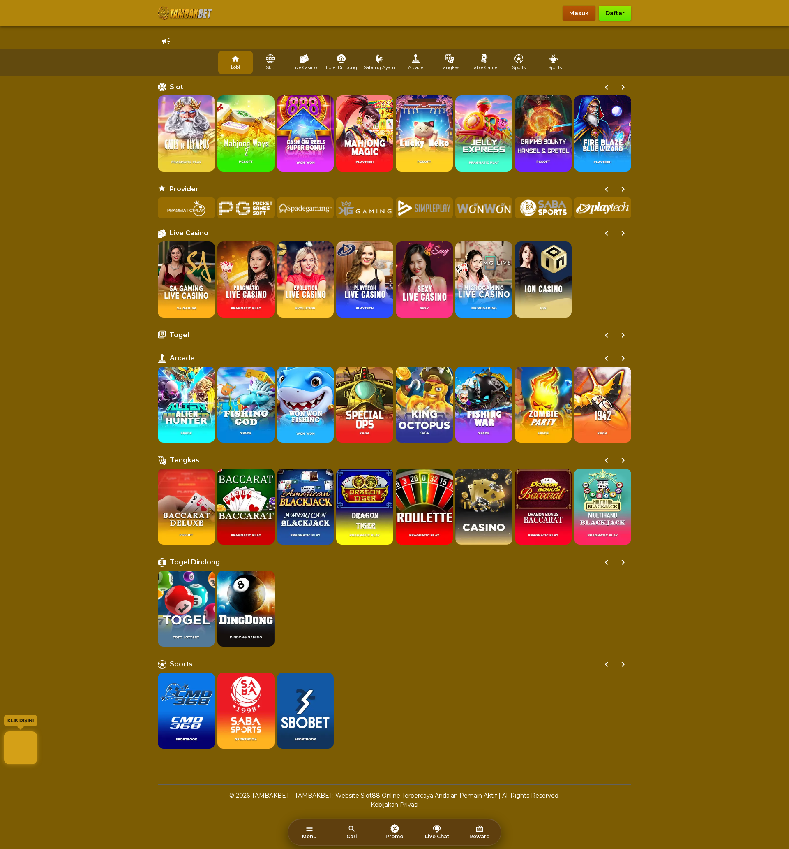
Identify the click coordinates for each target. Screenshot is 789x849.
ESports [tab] (553, 67)
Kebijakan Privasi (394, 804)
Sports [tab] (519, 67)
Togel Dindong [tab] (341, 67)
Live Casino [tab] (305, 67)
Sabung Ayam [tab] (379, 67)
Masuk (579, 13)
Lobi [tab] (235, 67)
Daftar (615, 13)
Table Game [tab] (484, 67)
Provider (183, 189)
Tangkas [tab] (450, 67)
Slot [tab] (270, 67)
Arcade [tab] (415, 67)
